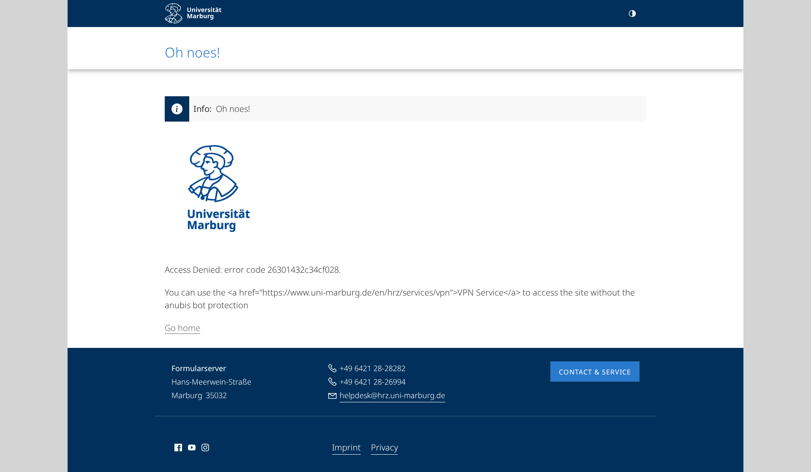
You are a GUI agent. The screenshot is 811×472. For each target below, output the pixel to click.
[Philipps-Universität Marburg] (193, 13)
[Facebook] (178, 447)
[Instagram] (205, 447)
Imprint (346, 447)
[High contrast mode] (632, 13)
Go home (182, 328)
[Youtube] (192, 447)
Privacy (384, 447)
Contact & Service (595, 372)
